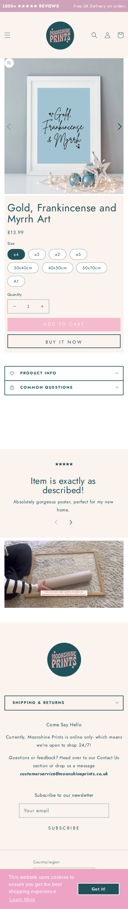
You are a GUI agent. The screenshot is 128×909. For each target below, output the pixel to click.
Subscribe (64, 828)
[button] (94, 35)
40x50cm (57, 268)
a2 (57, 254)
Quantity (14, 294)
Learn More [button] (22, 899)
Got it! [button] (99, 889)
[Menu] (7, 35)
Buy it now (64, 342)
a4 (16, 254)
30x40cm (23, 268)
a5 (78, 254)
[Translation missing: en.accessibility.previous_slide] (9, 126)
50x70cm (91, 268)
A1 (16, 281)
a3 (37, 254)
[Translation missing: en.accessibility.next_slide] (70, 523)
